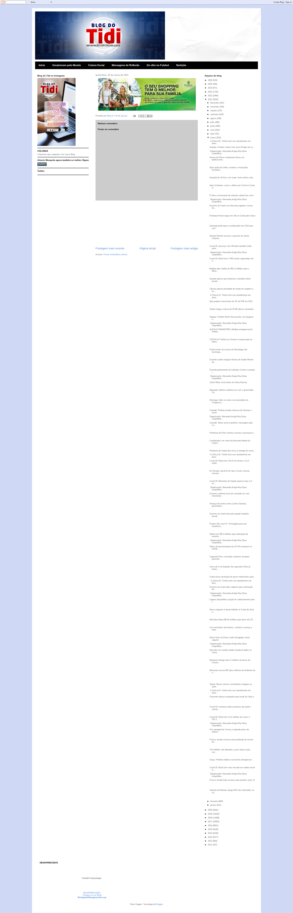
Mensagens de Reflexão (125, 65)
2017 (210, 821)
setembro (214, 114)
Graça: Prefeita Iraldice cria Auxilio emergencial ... (232, 760)
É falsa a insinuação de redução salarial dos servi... (232, 195)
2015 (210, 829)
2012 (210, 841)
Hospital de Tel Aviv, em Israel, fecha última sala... (232, 177)
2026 (210, 80)
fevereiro (214, 801)
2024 (210, 88)
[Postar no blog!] (142, 116)
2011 (210, 845)
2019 (210, 814)
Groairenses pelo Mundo (66, 65)
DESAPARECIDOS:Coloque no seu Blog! (92, 894)
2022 (210, 95)
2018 (210, 818)
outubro (213, 110)
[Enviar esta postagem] (134, 116)
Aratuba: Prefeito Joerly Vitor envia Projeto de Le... (232, 147)
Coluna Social (96, 65)
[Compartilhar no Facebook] (148, 116)
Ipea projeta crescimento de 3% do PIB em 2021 (231, 301)
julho (212, 122)
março (213, 137)
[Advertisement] (147, 223)
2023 (210, 92)
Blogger (159, 904)
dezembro (215, 103)
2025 (210, 84)
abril (212, 134)
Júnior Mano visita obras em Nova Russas (228, 382)
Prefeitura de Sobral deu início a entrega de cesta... (232, 451)
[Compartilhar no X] (145, 116)
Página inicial (147, 248)
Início (42, 65)
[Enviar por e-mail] (139, 116)
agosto (213, 118)
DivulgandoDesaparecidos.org (92, 897)
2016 (210, 825)
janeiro (213, 805)
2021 (210, 99)
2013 (210, 837)
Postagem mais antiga (184, 248)
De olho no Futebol (158, 65)
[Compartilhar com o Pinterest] (151, 116)
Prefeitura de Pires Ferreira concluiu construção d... (232, 433)
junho (213, 126)
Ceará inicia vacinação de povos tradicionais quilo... (232, 577)
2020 (210, 810)
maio (212, 130)
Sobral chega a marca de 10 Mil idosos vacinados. (232, 309)
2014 (210, 833)
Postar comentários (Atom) (115, 254)
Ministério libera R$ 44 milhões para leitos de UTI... (232, 619)
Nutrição (181, 65)
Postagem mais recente (110, 248)
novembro (215, 107)
